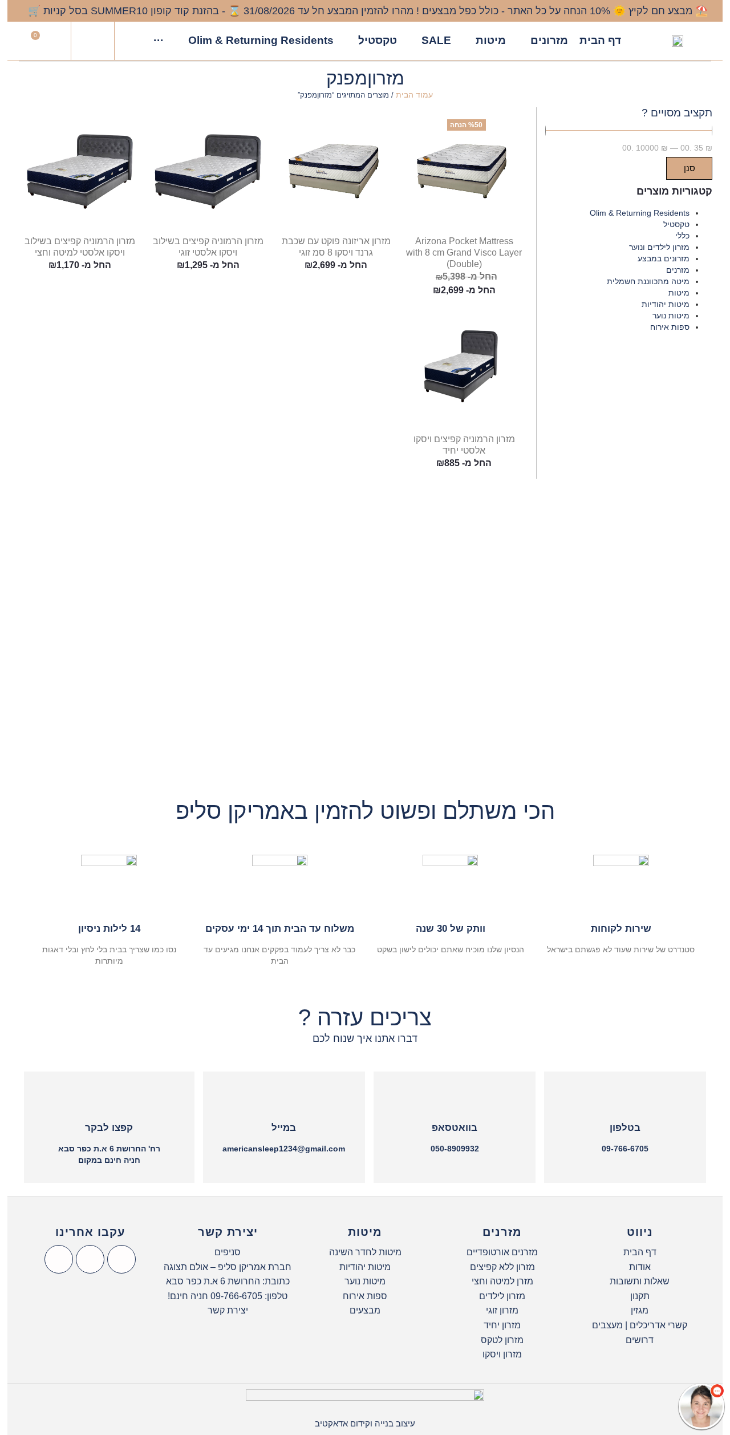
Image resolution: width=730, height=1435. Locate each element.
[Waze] (58, 1259)
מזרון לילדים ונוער (659, 247)
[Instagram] (90, 1259)
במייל (283, 1127)
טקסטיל (676, 224)
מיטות (679, 292)
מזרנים (678, 269)
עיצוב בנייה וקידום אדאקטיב (365, 1423)
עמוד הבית (414, 94)
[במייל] (284, 1099)
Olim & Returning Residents (640, 212)
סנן (689, 168)
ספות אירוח (670, 327)
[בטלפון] (625, 1099)
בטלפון (625, 1127)
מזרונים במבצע (664, 258)
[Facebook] (121, 1259)
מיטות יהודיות (666, 304)
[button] (93, 41)
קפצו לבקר (109, 1127)
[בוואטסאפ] (454, 1099)
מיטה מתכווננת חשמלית (648, 281)
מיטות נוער (671, 315)
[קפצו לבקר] (109, 1099)
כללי (682, 235)
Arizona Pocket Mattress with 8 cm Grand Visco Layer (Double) (464, 252)
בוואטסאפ (454, 1127)
